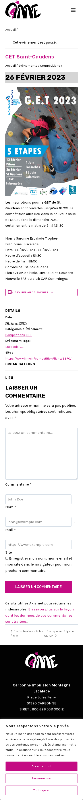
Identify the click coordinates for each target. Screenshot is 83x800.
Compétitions (15, 335)
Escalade (11, 347)
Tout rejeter (41, 790)
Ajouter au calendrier (31, 292)
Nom (10, 507)
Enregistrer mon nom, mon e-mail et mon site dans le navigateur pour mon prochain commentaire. (38, 564)
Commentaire (18, 484)
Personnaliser (41, 778)
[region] (41, 759)
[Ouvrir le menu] (73, 10)
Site (8, 552)
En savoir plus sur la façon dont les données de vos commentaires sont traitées (39, 615)
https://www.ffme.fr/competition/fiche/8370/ (38, 358)
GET (29, 335)
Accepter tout (42, 766)
